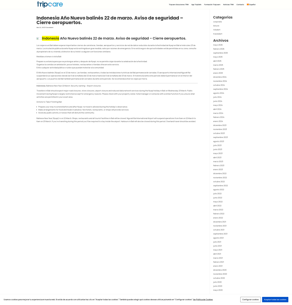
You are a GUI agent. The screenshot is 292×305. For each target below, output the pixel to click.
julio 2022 (217, 193)
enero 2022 (218, 218)
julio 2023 (217, 145)
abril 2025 (217, 61)
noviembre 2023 (220, 129)
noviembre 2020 (220, 274)
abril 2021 (217, 254)
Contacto (240, 5)
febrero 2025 (218, 69)
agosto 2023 (218, 141)
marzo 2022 (218, 209)
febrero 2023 (218, 165)
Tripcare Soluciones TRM (179, 5)
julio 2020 (217, 282)
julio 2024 (217, 97)
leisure (216, 25)
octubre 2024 (219, 85)
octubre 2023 (219, 133)
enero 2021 (218, 266)
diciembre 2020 (220, 270)
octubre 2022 (219, 181)
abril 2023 (217, 157)
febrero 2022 (218, 213)
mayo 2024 (218, 105)
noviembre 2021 (220, 225)
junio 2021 (217, 246)
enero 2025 (218, 73)
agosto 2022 (218, 189)
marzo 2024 (218, 113)
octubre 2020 (219, 278)
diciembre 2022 (219, 173)
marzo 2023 (218, 161)
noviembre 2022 (220, 177)
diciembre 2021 (219, 221)
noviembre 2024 (220, 81)
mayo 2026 (218, 45)
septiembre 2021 (220, 233)
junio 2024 (217, 101)
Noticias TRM (228, 5)
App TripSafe (196, 5)
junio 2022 (217, 197)
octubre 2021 (218, 229)
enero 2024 (218, 121)
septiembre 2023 (220, 137)
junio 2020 (217, 286)
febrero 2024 (218, 117)
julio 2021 (217, 242)
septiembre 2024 (220, 89)
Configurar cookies (250, 299)
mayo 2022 (218, 201)
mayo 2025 (218, 57)
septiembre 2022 (220, 185)
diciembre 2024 (220, 77)
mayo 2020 (218, 290)
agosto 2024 (218, 93)
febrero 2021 (218, 262)
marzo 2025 (218, 65)
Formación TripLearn (212, 5)
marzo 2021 (218, 258)
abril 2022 (217, 205)
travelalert (49, 27)
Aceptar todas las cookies (275, 299)
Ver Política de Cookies (203, 299)
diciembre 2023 (219, 125)
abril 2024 (217, 109)
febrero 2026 (218, 49)
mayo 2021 (217, 250)
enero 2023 (218, 169)
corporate (217, 21)
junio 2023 (217, 149)
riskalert (216, 29)
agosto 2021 (218, 238)
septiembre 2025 (220, 53)
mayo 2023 (218, 153)
